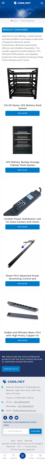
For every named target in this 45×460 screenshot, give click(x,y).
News (19, 441)
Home (14, 21)
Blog (13, 441)
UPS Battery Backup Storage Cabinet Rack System (22, 163)
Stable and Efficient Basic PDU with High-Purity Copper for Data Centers (22, 334)
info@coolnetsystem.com (24, 411)
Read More (22, 113)
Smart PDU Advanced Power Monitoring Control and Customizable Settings (22, 277)
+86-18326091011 (22, 402)
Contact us (9, 369)
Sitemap (28, 441)
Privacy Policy (31, 447)
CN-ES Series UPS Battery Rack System (22, 107)
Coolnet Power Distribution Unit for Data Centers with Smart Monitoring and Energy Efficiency (22, 220)
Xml (19, 447)
